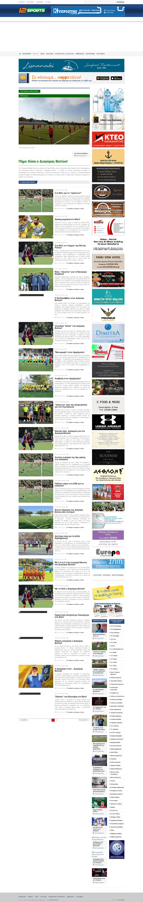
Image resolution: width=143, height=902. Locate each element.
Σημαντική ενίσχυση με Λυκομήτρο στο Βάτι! (72, 616)
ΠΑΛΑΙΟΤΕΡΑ (84, 720)
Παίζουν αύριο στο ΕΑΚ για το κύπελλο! (69, 484)
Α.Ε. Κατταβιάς (114, 636)
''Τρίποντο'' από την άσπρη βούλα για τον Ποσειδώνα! (71, 406)
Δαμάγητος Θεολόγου (116, 739)
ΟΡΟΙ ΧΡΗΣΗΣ (30, 2)
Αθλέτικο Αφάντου (115, 677)
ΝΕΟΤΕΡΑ (23, 720)
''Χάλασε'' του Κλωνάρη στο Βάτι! (71, 696)
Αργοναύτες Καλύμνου (117, 706)
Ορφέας (112, 807)
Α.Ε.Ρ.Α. (112, 646)
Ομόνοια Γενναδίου (116, 804)
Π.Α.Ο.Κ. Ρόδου (115, 814)
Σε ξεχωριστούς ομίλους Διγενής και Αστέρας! (98, 860)
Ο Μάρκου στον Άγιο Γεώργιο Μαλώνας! (98, 843)
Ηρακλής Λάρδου (115, 765)
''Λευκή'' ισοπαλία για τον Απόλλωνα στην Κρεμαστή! (99, 671)
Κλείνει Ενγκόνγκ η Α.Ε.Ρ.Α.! (99, 635)
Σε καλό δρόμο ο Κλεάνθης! (98, 690)
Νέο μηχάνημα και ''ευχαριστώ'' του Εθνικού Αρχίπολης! (99, 746)
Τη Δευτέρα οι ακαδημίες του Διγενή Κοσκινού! (98, 769)
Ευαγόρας (113, 759)
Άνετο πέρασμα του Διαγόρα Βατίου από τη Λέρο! (69, 511)
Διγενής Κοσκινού (115, 745)
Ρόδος (112, 830)
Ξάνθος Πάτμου (114, 797)
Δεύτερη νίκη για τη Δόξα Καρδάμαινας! (67, 537)
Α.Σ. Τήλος (113, 665)
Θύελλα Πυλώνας (115, 777)
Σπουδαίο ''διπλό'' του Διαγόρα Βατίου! (69, 327)
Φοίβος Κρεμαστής (115, 837)
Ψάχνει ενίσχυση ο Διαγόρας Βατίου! (69, 642)
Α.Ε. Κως (113, 639)
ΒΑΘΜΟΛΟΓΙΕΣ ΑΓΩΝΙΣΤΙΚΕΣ (57, 896)
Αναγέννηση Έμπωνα (116, 684)
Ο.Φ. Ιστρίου (114, 800)
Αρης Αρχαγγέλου (115, 709)
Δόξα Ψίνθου (114, 752)
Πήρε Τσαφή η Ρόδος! (97, 810)
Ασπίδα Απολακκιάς (116, 712)
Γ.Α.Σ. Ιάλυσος (114, 726)
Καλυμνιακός (114, 784)
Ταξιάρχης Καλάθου (116, 833)
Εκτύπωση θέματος (81, 153)
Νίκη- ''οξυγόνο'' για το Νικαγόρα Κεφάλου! (71, 273)
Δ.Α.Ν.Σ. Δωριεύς (115, 732)
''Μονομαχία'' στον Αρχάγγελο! (69, 352)
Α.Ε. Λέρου (113, 642)
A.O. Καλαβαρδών (115, 629)
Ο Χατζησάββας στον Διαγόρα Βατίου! (69, 299)
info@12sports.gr (54, 900)
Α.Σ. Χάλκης (113, 669)
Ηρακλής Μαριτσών (116, 769)
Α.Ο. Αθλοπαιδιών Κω (116, 649)
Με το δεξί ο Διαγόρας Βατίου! (70, 588)
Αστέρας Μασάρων (116, 716)
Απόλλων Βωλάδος (116, 699)
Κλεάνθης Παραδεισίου (117, 787)
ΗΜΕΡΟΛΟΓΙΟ (80, 54)
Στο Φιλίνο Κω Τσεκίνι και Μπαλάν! (97, 828)
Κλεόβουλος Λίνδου (116, 790)
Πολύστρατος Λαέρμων (117, 823)
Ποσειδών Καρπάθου (116, 827)
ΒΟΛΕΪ (42, 54)
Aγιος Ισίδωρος (114, 632)
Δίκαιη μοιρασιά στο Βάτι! (67, 219)
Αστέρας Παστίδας (115, 719)
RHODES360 (121, 900)
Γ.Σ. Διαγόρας (114, 729)
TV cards (47, 2)
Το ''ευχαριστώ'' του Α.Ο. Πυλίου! (99, 708)
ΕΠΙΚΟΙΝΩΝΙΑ (39, 2)
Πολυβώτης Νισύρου (116, 820)
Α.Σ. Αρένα (113, 662)
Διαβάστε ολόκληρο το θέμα (75, 208)
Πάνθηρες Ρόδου (115, 817)
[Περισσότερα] (36, 191)
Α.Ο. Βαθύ (113, 652)
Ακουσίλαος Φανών (116, 681)
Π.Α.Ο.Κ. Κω (114, 810)
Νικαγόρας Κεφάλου (116, 794)
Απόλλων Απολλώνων (117, 696)
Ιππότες (112, 781)
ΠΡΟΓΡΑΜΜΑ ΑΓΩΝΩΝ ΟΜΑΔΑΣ (29, 91)
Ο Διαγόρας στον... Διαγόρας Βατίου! (69, 670)
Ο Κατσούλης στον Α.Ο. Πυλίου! (99, 879)
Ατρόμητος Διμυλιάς (116, 722)
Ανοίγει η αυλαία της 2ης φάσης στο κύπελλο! (70, 458)
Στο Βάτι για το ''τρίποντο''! (68, 193)
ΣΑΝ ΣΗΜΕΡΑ (101, 54)
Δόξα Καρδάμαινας (115, 749)
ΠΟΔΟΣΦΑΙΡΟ (26, 54)
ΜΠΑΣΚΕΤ (36, 54)
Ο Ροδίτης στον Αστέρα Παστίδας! (99, 728)
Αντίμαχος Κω (114, 693)
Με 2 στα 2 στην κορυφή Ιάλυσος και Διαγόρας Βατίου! (71, 563)
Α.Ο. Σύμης (113, 659)
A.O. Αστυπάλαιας (115, 626)
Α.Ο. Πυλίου (113, 655)
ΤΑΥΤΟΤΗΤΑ (22, 2)
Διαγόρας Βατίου (115, 742)
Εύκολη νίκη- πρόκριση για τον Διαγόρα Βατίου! (70, 432)
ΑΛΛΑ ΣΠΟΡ (49, 54)
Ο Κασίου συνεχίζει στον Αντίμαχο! (99, 652)
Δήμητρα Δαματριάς (116, 736)
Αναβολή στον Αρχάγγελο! (68, 378)
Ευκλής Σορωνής (115, 762)
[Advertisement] (71, 35)
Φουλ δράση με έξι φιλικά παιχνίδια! (99, 790)
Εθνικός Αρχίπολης (116, 755)
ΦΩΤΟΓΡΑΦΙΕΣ (90, 54)
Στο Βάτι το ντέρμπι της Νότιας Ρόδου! (70, 246)
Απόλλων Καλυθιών (116, 703)
